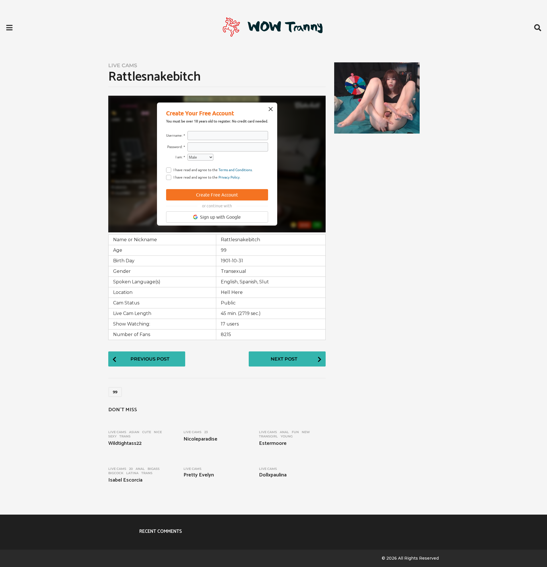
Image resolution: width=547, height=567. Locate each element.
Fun (295, 432)
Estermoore (273, 443)
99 (115, 392)
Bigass (154, 468)
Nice (158, 432)
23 (206, 432)
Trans (124, 436)
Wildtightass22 (125, 443)
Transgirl (268, 436)
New (306, 432)
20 (131, 468)
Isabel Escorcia (125, 480)
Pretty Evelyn (198, 475)
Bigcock (115, 473)
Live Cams (122, 65)
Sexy (112, 436)
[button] (9, 27)
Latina (132, 473)
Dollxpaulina (273, 475)
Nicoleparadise (200, 439)
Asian (134, 432)
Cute (146, 432)
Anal (284, 432)
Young (287, 436)
